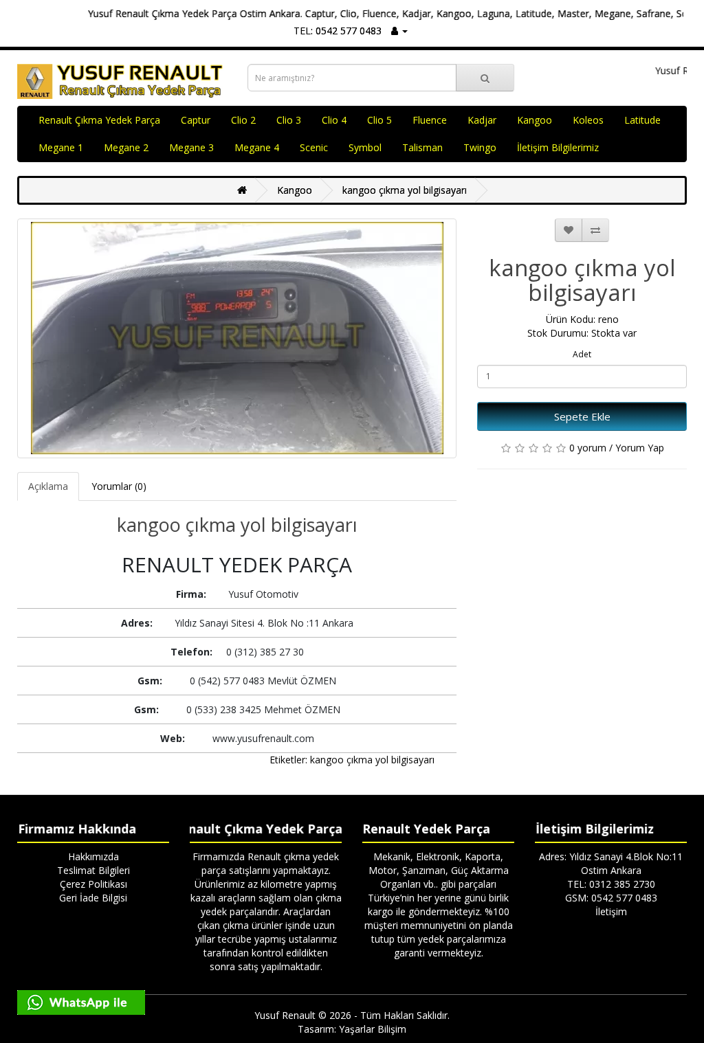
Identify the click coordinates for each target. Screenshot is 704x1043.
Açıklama (48, 486)
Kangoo (534, 119)
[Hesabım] (399, 30)
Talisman (422, 147)
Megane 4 (256, 147)
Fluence (429, 119)
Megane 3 (191, 147)
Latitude (642, 119)
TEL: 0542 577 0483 (338, 30)
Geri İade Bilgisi (93, 897)
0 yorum (587, 447)
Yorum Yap (639, 447)
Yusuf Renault (285, 1015)
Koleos (588, 119)
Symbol (365, 147)
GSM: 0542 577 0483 (611, 897)
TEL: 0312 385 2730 (611, 883)
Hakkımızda (93, 856)
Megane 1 (60, 147)
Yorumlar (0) (118, 486)
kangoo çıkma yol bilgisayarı (404, 190)
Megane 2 (126, 147)
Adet (582, 354)
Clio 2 (243, 119)
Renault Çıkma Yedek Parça (99, 119)
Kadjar (482, 119)
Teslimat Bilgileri (93, 870)
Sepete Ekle (582, 416)
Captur (195, 119)
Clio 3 (288, 119)
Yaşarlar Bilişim (372, 1028)
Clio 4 (334, 119)
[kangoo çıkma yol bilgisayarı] (236, 338)
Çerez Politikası (93, 883)
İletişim (611, 911)
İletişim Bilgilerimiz (558, 147)
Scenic (314, 147)
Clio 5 (379, 119)
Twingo (479, 147)
